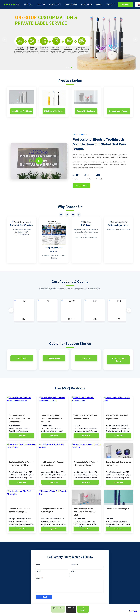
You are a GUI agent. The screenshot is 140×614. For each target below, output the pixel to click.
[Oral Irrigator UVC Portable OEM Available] (54, 450)
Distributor (86, 358)
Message (39, 578)
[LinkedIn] (61, 214)
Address (73, 571)
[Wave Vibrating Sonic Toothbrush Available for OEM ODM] (54, 404)
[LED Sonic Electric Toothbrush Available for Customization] (21, 404)
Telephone (74, 564)
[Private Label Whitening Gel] (118, 497)
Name (38, 564)
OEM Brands (21, 358)
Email (38, 571)
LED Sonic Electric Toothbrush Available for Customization (19, 418)
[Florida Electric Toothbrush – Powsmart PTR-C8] (86, 404)
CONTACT (110, 4)
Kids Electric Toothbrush (53, 111)
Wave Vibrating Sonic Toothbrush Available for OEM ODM (51, 418)
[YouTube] (73, 214)
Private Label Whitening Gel (117, 509)
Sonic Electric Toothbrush (21, 111)
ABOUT (99, 4)
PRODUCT (28, 4)
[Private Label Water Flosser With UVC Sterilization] (86, 450)
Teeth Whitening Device (86, 111)
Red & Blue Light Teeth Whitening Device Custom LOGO (84, 512)
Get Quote (125, 4)
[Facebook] (67, 214)
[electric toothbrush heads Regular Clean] (118, 404)
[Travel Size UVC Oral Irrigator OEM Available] (118, 450)
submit (44, 597)
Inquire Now (21, 435)
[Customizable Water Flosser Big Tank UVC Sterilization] (21, 450)
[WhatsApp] (79, 214)
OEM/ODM (41, 4)
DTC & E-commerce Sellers (118, 359)
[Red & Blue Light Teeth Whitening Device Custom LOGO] (86, 497)
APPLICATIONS (71, 4)
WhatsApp (59, 608)
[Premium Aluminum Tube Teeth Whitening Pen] (21, 497)
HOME (17, 4)
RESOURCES (86, 4)
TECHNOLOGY (55, 4)
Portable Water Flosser (118, 111)
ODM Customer (54, 358)
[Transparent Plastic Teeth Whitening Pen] (54, 497)
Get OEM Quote (81, 186)
